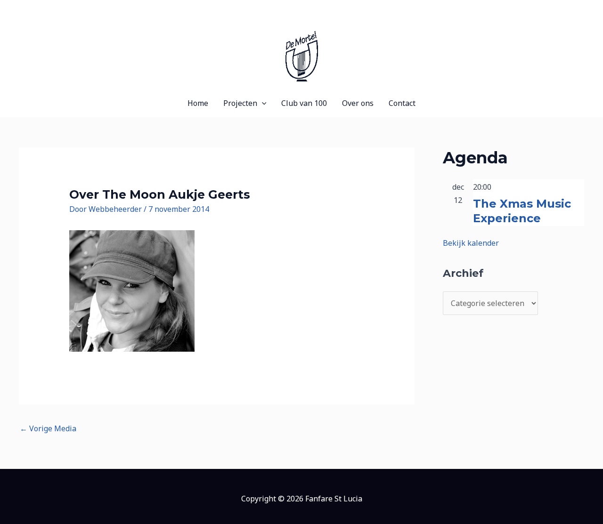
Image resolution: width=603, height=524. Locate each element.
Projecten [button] (240, 103)
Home (197, 103)
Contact (402, 103)
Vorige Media (48, 428)
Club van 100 (304, 103)
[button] (262, 103)
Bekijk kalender (471, 243)
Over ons (358, 103)
